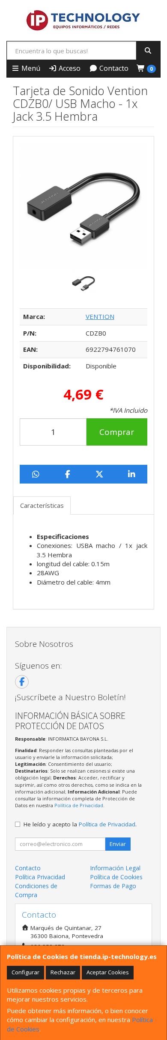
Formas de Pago (113, 886)
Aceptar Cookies (107, 972)
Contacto (113, 68)
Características (42, 505)
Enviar (118, 844)
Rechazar (63, 972)
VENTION (100, 316)
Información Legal (115, 868)
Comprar (116, 431)
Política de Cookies (116, 877)
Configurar (25, 972)
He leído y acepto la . (80, 824)
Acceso (69, 68)
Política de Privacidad (78, 805)
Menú (30, 68)
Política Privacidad (40, 877)
